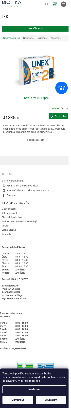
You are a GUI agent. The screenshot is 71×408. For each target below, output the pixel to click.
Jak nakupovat (9, 213)
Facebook (12, 195)
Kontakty (6, 234)
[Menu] (63, 4)
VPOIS (5, 225)
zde (38, 380)
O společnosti (9, 208)
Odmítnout (18, 399)
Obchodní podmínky (12, 217)
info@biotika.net (15, 180)
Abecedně (56, 38)
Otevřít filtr (35, 28)
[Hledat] (46, 4)
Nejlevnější (28, 38)
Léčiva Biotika (9, 229)
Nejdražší (42, 38)
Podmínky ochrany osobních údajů (19, 221)
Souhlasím (51, 399)
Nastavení (34, 389)
